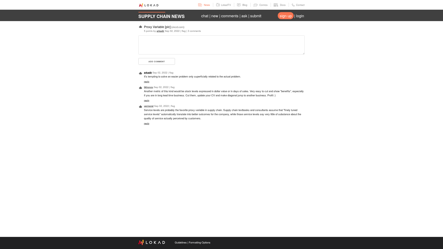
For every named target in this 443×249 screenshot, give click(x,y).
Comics (263, 5)
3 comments (194, 31)
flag (184, 31)
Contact (300, 5)
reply (146, 81)
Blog (245, 5)
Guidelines (181, 242)
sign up (286, 15)
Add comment (156, 61)
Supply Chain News (161, 16)
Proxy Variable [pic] (157, 26)
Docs (282, 5)
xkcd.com (177, 27)
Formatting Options (199, 242)
